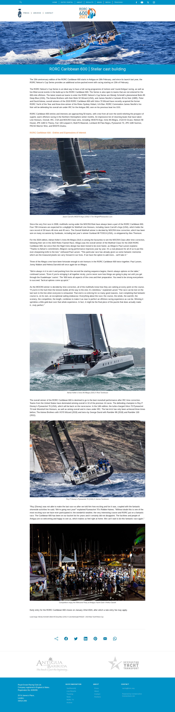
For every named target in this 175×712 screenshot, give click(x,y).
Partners (97, 697)
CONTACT (49, 13)
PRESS (26, 13)
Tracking (70, 694)
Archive (69, 702)
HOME (54, 2)
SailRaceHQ (71, 688)
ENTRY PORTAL (67, 2)
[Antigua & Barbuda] (52, 664)
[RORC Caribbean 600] (87, 13)
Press (96, 688)
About (96, 691)
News (69, 697)
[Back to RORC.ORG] (20, 13)
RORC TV (70, 700)
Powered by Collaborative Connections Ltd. (132, 695)
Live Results (71, 691)
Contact (97, 694)
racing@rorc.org (128, 688)
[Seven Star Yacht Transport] (123, 664)
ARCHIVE (37, 13)
